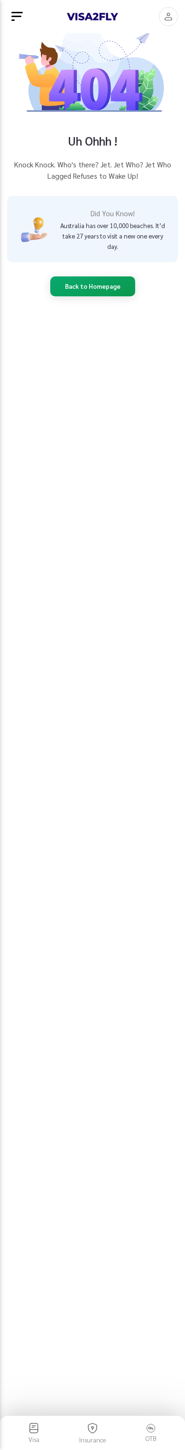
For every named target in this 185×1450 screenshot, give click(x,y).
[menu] (17, 16)
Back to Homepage (92, 286)
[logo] (92, 16)
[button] (168, 16)
